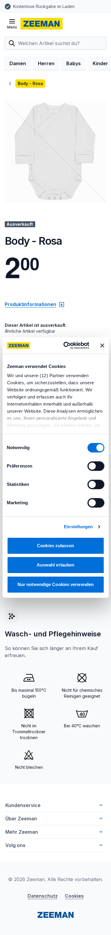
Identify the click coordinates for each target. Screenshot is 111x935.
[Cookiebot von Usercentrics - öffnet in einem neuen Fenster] (66, 345)
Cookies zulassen (55, 545)
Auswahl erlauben (56, 564)
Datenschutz (43, 896)
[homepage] (41, 24)
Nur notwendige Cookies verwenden (55, 584)
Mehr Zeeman (21, 832)
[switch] (95, 466)
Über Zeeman (21, 819)
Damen (17, 63)
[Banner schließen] (102, 345)
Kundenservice (23, 805)
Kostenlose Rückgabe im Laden (44, 6)
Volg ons (15, 845)
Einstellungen (78, 526)
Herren (46, 63)
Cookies (74, 896)
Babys (73, 63)
